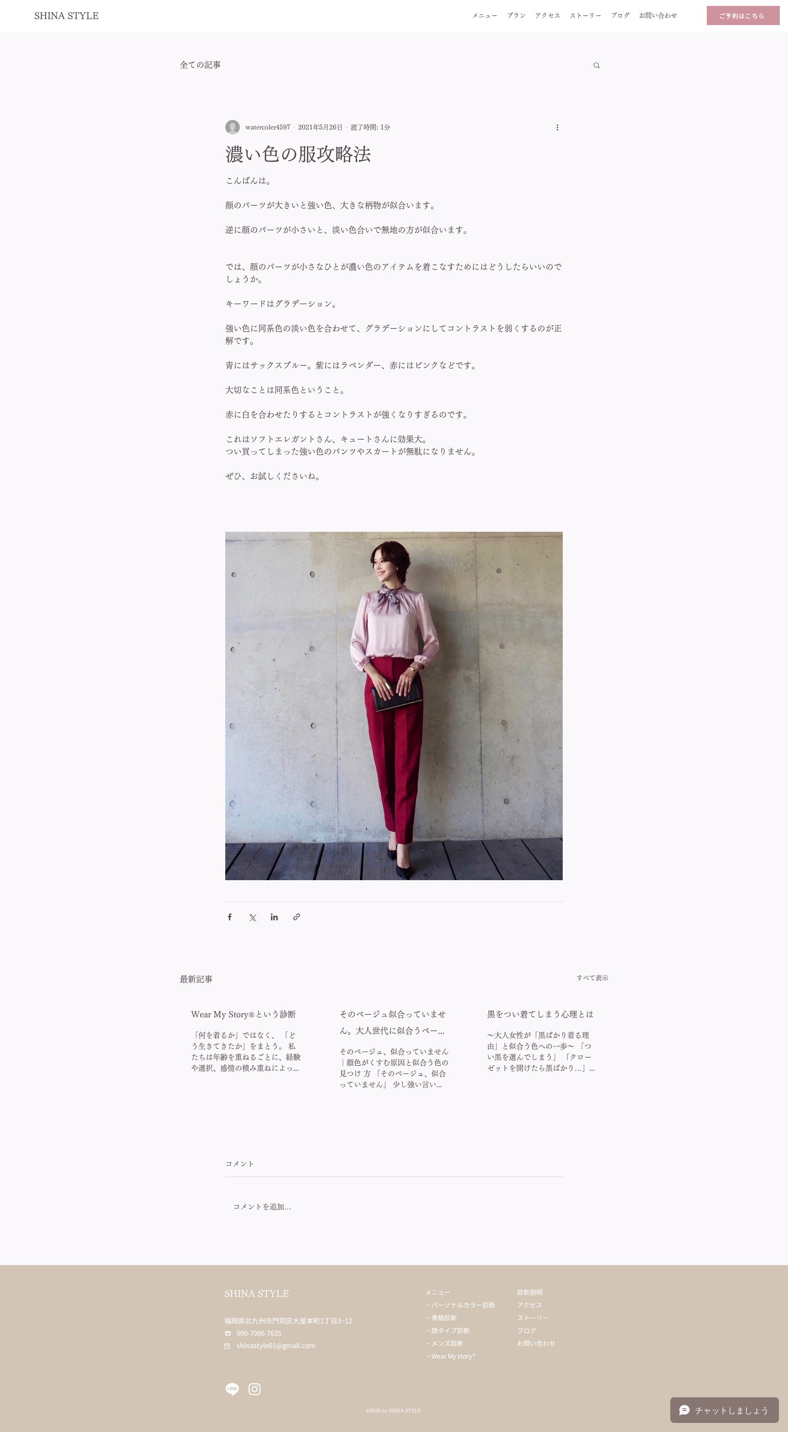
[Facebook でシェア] (229, 917)
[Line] (232, 1389)
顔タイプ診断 (450, 1330)
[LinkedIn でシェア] (274, 917)
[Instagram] (255, 1389)
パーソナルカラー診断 (463, 1304)
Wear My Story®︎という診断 (243, 1014)
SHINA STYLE (66, 15)
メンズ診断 (447, 1343)
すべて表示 (592, 978)
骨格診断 (444, 1317)
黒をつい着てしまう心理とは (540, 1014)
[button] (596, 64)
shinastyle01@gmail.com (270, 1345)
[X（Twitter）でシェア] (252, 917)
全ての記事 (200, 65)
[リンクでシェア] (296, 917)
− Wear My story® (451, 1355)
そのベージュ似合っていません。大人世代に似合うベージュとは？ (392, 1024)
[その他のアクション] (557, 127)
